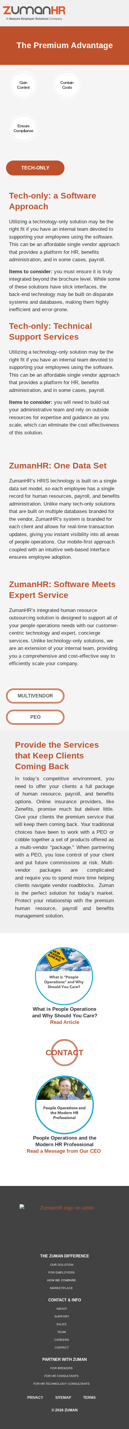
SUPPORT (61, 1316)
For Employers (61, 1272)
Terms (89, 1398)
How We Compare (61, 1280)
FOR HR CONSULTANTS (61, 1376)
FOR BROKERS (61, 1368)
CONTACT (62, 1347)
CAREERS (61, 1339)
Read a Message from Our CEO (64, 1151)
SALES (61, 1324)
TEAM (61, 1332)
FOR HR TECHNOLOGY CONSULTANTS (61, 1383)
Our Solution (61, 1264)
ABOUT (61, 1308)
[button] (116, 11)
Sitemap (63, 1398)
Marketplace (61, 1288)
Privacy (35, 1398)
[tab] (35, 168)
